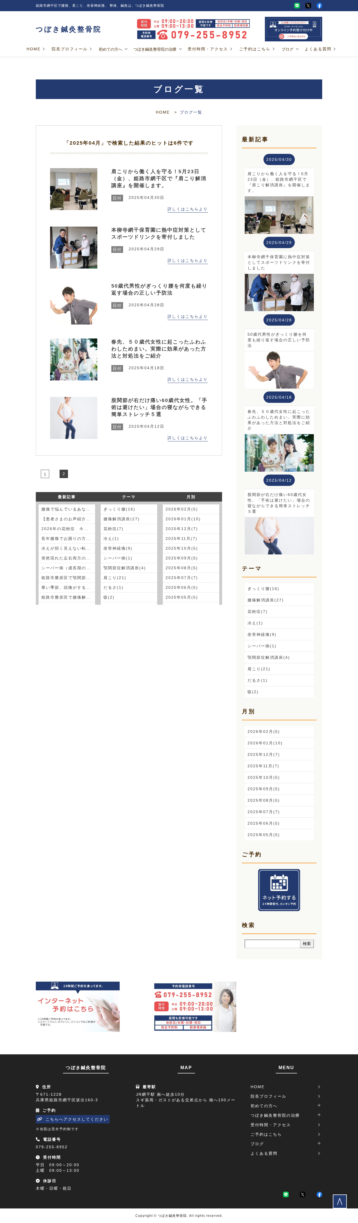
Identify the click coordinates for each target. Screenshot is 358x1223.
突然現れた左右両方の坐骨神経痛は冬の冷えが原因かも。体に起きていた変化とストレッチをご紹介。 (68, 558)
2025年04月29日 (138, 249)
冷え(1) (111, 538)
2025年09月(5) (182, 558)
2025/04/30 (279, 159)
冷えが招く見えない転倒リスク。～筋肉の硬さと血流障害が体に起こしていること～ (68, 548)
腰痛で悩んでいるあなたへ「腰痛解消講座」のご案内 (68, 509)
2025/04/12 (279, 480)
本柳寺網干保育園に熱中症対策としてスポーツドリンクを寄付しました (158, 233)
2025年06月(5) (182, 587)
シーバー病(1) (118, 558)
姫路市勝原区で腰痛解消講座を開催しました (68, 597)
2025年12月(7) (182, 528)
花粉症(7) (113, 528)
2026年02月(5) (182, 509)
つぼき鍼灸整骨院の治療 (154, 49)
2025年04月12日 (138, 426)
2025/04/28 (279, 320)
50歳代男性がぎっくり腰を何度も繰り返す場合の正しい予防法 (159, 289)
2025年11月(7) (181, 538)
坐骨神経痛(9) (118, 548)
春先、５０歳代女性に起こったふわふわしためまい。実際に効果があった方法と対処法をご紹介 (158, 349)
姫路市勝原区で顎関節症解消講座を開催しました (68, 577)
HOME (34, 49)
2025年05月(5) (182, 597)
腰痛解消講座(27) (121, 519)
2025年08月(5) (182, 568)
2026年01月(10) (183, 519)
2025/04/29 (279, 242)
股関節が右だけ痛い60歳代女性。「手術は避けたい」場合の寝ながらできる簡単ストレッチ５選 (159, 407)
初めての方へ (110, 49)
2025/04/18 (279, 397)
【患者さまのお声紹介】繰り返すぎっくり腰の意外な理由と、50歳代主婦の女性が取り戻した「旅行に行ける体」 (68, 519)
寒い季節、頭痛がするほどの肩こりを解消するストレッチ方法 (68, 587)
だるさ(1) (113, 587)
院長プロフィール (70, 49)
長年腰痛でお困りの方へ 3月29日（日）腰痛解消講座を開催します (68, 538)
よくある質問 (318, 49)
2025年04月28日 (138, 305)
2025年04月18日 (138, 368)
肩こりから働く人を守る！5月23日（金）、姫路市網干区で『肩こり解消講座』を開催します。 (158, 178)
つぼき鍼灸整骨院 (69, 29)
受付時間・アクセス (208, 49)
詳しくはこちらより (188, 209)
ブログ (287, 49)
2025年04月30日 (138, 197)
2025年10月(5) (182, 548)
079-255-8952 (52, 1147)
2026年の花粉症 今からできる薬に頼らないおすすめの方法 (68, 528)
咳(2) (109, 597)
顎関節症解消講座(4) (124, 568)
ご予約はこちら (254, 49)
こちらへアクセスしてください (77, 1119)
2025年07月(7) (182, 577)
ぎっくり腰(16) (119, 509)
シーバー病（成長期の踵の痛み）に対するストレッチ (68, 568)
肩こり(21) (114, 577)
